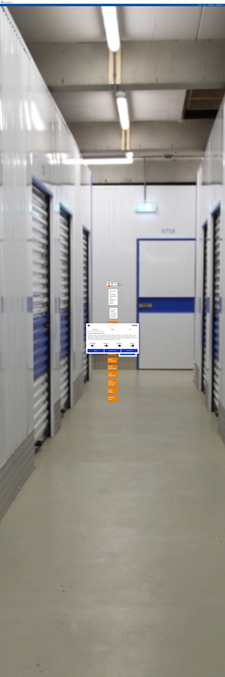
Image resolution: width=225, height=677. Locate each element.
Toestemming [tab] (95, 329)
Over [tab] (130, 329)
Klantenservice (219, 4)
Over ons (205, 4)
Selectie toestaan (112, 350)
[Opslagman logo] (7, 2)
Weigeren (96, 350)
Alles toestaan (129, 350)
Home (200, 4)
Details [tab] (112, 329)
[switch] (106, 346)
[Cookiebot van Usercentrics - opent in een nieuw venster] (132, 325)
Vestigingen (211, 4)
